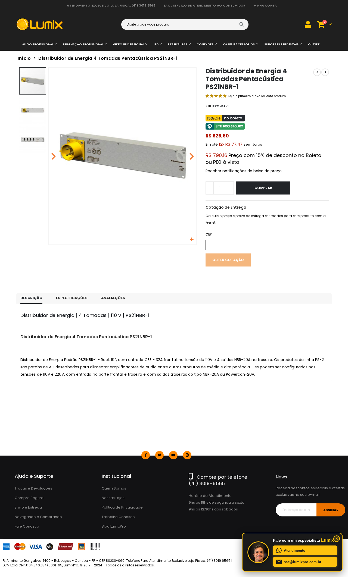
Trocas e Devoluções (33, 488)
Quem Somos (114, 488)
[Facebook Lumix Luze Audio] (145, 455)
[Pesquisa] (241, 24)
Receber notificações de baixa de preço (244, 171)
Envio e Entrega (28, 507)
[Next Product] (325, 72)
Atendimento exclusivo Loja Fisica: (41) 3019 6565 (111, 5)
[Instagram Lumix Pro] (187, 455)
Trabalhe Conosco (118, 516)
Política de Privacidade (122, 507)
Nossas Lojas (113, 497)
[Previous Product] (317, 72)
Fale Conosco (27, 526)
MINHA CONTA (265, 5)
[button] (191, 239)
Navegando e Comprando (38, 516)
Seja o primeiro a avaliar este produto (257, 96)
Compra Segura (29, 497)
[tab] (31, 298)
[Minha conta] (308, 24)
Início (24, 58)
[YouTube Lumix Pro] (173, 455)
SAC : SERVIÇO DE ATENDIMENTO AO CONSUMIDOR (204, 5)
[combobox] (184, 24)
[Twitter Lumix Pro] (159, 455)
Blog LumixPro (114, 526)
